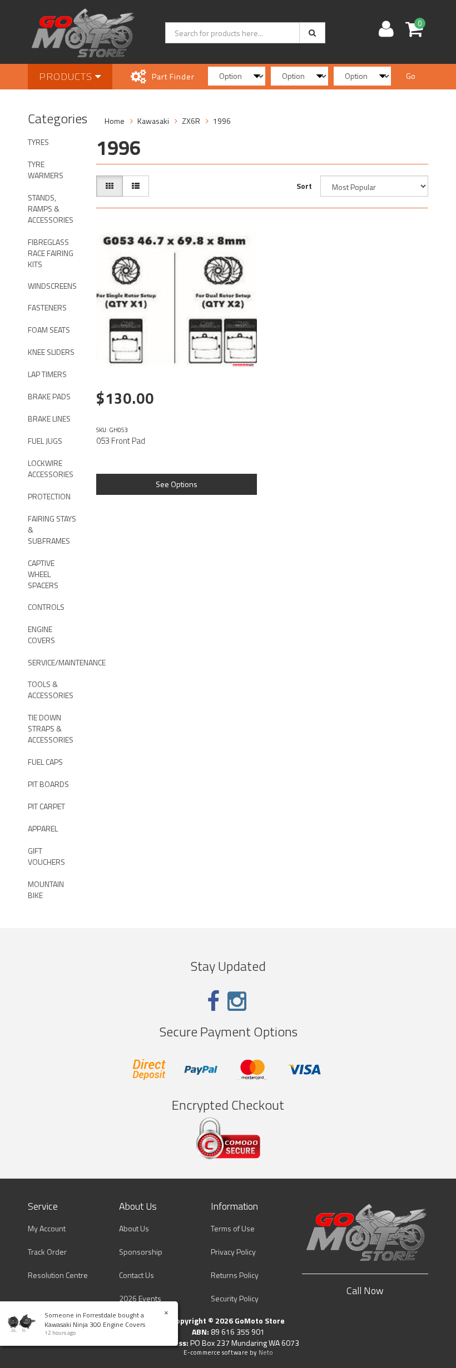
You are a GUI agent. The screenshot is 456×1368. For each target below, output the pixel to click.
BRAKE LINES (49, 418)
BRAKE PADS (49, 396)
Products (67, 76)
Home (115, 121)
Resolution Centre (58, 1275)
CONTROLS (46, 607)
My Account (47, 1228)
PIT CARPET (46, 806)
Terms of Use (233, 1228)
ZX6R (191, 121)
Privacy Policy (233, 1251)
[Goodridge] (243, 365)
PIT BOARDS (48, 784)
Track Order (47, 1251)
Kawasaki (153, 121)
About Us (134, 1228)
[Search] (312, 32)
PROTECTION (49, 496)
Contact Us (136, 1275)
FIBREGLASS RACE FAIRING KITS (50, 253)
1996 (222, 121)
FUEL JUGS (45, 441)
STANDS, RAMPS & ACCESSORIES (50, 209)
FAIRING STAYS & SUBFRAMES (52, 530)
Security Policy (235, 1298)
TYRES (38, 142)
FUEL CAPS (45, 762)
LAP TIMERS (47, 374)
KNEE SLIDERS (51, 352)
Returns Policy (235, 1275)
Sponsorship (140, 1251)
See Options (176, 484)
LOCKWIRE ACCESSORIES (50, 468)
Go (410, 76)
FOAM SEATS (49, 329)
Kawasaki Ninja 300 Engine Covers (94, 1324)
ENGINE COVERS (41, 634)
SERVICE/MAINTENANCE (56, 662)
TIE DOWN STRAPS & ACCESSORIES (50, 728)
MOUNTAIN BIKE (46, 889)
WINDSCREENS (52, 286)
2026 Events (140, 1298)
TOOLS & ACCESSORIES (50, 689)
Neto (266, 1352)
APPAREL (43, 828)
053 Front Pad (120, 440)
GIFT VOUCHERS (46, 856)
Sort (304, 186)
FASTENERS (47, 307)
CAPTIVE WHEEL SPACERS (43, 574)
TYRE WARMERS (45, 169)
